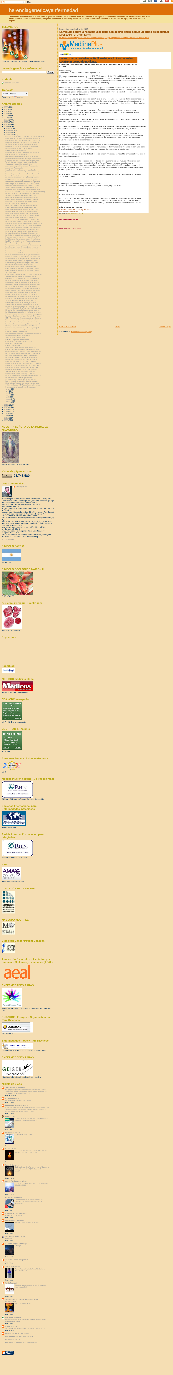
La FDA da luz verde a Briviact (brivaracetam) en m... (22, 306)
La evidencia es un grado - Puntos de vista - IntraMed (23, 363)
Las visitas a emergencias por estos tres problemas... (23, 142)
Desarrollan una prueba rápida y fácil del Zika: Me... (22, 229)
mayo (8, 395)
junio (7, 393)
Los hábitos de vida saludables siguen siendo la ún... (22, 239)
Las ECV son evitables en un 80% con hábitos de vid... (23, 241)
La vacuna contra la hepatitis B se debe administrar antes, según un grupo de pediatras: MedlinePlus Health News (104, 38)
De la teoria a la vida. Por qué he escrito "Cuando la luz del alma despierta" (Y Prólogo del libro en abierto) (32, 1169)
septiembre (10, 134)
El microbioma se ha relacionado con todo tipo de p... (22, 296)
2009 (6, 420)
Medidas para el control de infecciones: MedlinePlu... (22, 146)
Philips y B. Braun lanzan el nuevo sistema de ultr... (22, 197)
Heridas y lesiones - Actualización (16, 154)
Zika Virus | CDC (10, 272)
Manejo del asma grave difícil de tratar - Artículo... (21, 369)
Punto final (8, 1262)
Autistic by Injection (12, 1267)
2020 (6, 120)
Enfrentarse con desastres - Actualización (19, 264)
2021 (6, 118)
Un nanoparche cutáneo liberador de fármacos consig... (23, 245)
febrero (8, 401)
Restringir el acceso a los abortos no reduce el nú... (22, 298)
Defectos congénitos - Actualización (17, 339)
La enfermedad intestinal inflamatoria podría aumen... (22, 152)
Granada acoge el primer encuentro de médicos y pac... (23, 314)
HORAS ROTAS (10, 1149)
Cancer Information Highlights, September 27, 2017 (22, 349)
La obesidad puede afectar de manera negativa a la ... (23, 292)
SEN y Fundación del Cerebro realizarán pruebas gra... (23, 318)
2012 (6, 413)
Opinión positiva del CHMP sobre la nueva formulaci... (23, 385)
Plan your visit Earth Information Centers (18, 1100)
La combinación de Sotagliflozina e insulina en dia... (22, 322)
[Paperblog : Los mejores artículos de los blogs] (8, 672)
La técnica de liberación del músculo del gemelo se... (22, 235)
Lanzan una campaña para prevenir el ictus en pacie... (23, 353)
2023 (6, 113)
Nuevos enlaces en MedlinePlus (15, 150)
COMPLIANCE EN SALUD (23, 1134)
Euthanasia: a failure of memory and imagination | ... (22, 357)
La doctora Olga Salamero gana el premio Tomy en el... (23, 316)
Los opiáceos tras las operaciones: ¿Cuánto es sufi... (22, 219)
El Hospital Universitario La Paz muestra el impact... (22, 310)
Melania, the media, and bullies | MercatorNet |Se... (22, 359)
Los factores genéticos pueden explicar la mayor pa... (23, 282)
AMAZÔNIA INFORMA (13, 1317)
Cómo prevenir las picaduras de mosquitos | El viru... (22, 268)
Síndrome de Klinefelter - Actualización (17, 335)
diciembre (9, 128)
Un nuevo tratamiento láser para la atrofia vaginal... (22, 320)
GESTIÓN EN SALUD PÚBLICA (16, 1105)
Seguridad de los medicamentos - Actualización (20, 170)
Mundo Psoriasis (11, 1283)
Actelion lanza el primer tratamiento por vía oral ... (21, 195)
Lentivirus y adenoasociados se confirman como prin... (23, 312)
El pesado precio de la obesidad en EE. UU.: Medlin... (22, 184)
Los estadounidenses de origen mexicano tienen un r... (23, 251)
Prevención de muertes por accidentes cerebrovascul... (23, 334)
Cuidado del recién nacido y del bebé (75, 209)
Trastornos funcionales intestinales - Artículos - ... (21, 371)
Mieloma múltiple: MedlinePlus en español (18, 148)
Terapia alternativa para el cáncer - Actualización (21, 162)
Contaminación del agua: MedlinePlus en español (21, 330)
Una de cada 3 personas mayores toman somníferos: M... (24, 223)
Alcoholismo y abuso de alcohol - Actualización (20, 347)
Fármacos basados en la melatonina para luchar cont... (23, 257)
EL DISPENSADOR (12, 1098)
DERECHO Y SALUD (12, 1132)
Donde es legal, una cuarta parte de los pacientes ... (22, 160)
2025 (6, 109)
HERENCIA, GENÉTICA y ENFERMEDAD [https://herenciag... (25, 136)
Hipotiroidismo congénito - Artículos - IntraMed (20, 361)
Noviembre (8, 1239)
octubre (8, 132)
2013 (6, 411)
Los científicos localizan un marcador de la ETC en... (22, 186)
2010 (6, 418)
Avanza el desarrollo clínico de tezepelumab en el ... (22, 187)
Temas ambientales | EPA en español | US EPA (20, 300)
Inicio (117, 327)
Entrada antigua (165, 327)
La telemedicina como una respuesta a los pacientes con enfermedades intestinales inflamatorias (29, 1201)
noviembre (9, 130)
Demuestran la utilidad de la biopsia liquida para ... (21, 302)
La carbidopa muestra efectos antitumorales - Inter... (22, 209)
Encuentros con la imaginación (16, 1260)
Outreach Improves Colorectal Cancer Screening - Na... (23, 351)
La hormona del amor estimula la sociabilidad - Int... (22, 205)
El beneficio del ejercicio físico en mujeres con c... (21, 243)
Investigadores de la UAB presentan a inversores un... (23, 258)
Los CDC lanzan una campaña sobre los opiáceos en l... (23, 180)
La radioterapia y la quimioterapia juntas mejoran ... (22, 247)
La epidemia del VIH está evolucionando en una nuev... (23, 284)
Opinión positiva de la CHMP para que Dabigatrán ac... (23, 308)
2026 (6, 107)
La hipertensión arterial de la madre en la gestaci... (21, 294)
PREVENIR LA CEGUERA (14, 1220)
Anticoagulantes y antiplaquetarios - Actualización (21, 166)
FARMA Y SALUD (11, 1326)
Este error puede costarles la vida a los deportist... (21, 381)
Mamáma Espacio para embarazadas (19, 1336)
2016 (6, 405)
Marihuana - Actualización (13, 343)
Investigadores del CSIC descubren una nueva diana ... (23, 253)
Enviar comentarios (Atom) (81, 332)
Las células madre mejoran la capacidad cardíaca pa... (23, 290)
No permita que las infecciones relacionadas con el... (22, 174)
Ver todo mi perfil (8, 539)
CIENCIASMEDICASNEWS (15, 1087)
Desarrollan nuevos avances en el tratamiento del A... (22, 237)
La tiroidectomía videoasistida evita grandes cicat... (22, 355)
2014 (6, 409)
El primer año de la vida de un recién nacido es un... (22, 280)
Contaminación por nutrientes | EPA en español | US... (22, 328)
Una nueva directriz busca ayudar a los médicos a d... (23, 140)
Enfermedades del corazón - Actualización (19, 377)
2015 (6, 407)
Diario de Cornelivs (12, 1165)
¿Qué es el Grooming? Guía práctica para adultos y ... (23, 375)
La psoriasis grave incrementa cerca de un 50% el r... (22, 213)
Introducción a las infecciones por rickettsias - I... (21, 233)
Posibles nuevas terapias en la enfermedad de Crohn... (23, 189)
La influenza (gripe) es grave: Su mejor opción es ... (22, 201)
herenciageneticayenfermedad (43, 10)
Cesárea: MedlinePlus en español (16, 332)
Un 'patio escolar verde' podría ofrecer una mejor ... (22, 379)
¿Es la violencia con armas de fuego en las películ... (22, 156)
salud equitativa (21, 487)
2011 (6, 416)
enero (8, 403)
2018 (6, 124)
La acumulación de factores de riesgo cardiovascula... (23, 255)
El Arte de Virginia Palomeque (16, 1244)
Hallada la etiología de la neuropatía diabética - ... (21, 207)
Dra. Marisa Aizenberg (13, 1197)
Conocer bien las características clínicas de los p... (22, 304)
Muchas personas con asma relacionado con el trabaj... (23, 225)
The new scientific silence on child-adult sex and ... (22, 276)
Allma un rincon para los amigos (17, 1333)
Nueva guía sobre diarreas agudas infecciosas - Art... (22, 365)
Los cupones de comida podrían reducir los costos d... (23, 158)
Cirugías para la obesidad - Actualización (18, 164)
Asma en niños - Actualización (15, 337)
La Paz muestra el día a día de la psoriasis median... (22, 260)
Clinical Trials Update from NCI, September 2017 (21, 266)
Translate (19, 97)
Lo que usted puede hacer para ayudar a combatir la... (23, 138)
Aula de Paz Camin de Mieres (16, 1181)
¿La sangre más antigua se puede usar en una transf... (23, 221)
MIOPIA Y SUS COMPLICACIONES (27, 1222)
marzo (8, 399)
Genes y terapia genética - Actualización (18, 341)
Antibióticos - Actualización (14, 168)
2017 (6, 126)
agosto (8, 389)
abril (7, 397)
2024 (6, 111)
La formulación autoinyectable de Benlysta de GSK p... (23, 288)
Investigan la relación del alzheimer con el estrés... (21, 217)
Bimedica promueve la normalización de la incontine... (22, 193)
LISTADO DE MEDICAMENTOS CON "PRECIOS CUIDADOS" (25, 1328)
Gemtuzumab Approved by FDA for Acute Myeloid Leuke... (24, 274)
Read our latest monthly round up (16, 203)
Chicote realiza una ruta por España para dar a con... (22, 199)
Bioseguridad (10, 1116)
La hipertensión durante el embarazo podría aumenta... (23, 227)
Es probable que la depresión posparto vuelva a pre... (22, 176)
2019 (6, 122)
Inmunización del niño (68, 212)
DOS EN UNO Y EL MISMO (14, 1215)
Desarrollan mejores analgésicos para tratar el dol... (22, 263)
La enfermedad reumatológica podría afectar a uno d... (23, 324)
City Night (18, 1246)
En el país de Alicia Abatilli (15, 1237)
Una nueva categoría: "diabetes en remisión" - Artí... (22, 367)
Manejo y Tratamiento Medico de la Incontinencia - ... (22, 326)
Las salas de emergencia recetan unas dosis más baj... (23, 172)
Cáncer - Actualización (12, 345)
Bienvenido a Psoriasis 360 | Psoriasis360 (21, 1343)
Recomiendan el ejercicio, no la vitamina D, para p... (22, 249)
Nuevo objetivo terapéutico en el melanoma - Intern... (22, 215)
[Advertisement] (79, 307)
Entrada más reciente (67, 327)
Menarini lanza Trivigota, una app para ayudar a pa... (22, 383)
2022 (6, 115)
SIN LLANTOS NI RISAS (23, 1303)
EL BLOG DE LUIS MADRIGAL (16, 1213)
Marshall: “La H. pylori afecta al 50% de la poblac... (22, 211)
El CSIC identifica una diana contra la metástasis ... (22, 286)
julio (7, 391)
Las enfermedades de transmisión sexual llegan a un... (23, 182)
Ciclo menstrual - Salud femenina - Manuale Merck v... (23, 231)
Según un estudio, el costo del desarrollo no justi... (21, 144)
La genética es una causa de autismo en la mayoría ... (23, 178)
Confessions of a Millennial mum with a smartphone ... (22, 278)
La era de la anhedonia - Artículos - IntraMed (19, 373)
